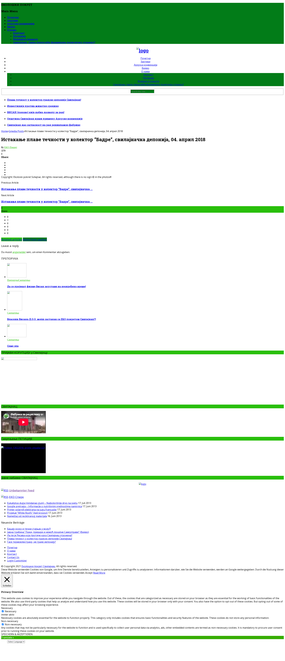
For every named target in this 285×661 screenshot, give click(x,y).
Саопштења (24, 280)
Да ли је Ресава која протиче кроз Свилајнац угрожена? (39, 535)
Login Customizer (17, 560)
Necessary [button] (7, 608)
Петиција (19, 36)
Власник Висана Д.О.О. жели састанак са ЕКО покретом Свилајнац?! (51, 319)
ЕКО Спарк (16, 497)
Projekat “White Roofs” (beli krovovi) (27, 512)
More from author (35, 239)
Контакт (19, 33)
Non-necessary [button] (9, 621)
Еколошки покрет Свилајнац (38, 566)
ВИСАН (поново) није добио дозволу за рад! (35, 112)
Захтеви (12, 20)
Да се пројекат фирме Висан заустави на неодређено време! (46, 286)
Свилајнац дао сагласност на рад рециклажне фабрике (43, 124)
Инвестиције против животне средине (33, 106)
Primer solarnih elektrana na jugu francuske (32, 509)
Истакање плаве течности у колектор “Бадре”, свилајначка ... (47, 189)
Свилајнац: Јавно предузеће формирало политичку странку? (54, 42)
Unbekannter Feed (21, 490)
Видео (11, 26)
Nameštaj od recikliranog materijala (27, 516)
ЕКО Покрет (10, 147)
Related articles (11, 239)
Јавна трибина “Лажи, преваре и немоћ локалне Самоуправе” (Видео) (48, 532)
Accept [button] (88, 572)
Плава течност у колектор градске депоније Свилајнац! (44, 99)
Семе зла (13, 345)
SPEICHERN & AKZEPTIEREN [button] (17, 634)
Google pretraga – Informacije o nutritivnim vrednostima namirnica (44, 506)
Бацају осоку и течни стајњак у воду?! (29, 528)
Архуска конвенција (20, 23)
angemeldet (19, 252)
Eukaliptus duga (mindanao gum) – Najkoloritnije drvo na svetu (42, 503)
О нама (11, 29)
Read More (99, 572)
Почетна (13, 17)
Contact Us (13, 557)
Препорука (12, 280)
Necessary (10, 611)
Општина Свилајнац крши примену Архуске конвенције (45, 118)
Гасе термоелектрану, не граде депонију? (31, 541)
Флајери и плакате (25, 39)
